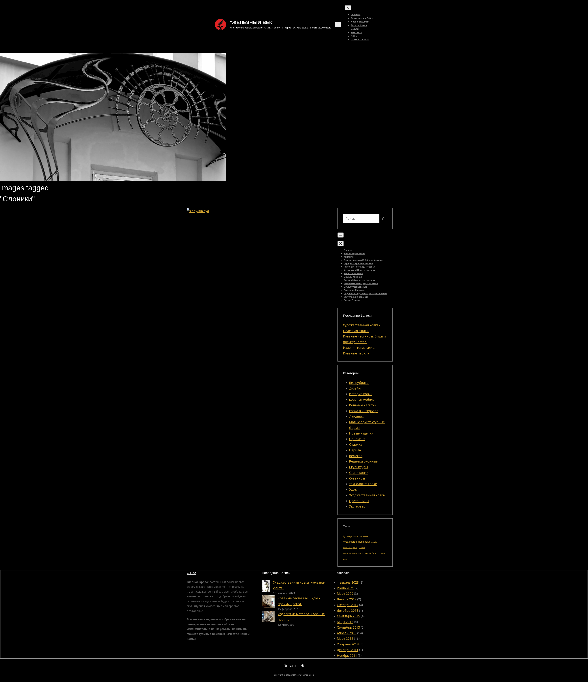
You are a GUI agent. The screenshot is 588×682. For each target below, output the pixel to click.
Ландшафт (357, 416)
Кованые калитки (362, 405)
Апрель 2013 (346, 633)
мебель (373, 553)
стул (345, 559)
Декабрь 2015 (347, 610)
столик (382, 553)
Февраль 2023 (348, 582)
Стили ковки (358, 472)
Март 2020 (345, 593)
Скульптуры (358, 467)
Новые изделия (361, 433)
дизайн (374, 542)
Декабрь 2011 (347, 650)
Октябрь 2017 (347, 605)
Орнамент (357, 439)
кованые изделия (350, 548)
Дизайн (355, 388)
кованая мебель (362, 399)
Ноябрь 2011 (347, 655)
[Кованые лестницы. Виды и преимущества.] (268, 602)
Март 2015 (345, 622)
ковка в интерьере (363, 411)
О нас (191, 573)
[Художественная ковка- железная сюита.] (266, 587)
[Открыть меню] (338, 24)
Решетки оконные (363, 461)
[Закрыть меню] (348, 7)
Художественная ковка (367, 495)
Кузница (347, 536)
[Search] (383, 218)
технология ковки (363, 484)
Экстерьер (357, 506)
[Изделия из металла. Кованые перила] (268, 617)
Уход (353, 489)
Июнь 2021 (345, 588)
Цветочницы (359, 501)
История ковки (360, 394)
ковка (362, 547)
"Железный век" (252, 22)
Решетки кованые (360, 536)
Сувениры (357, 478)
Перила (355, 450)
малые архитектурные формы (355, 553)
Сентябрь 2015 (348, 616)
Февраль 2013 (348, 644)
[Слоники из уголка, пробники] (198, 211)
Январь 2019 (346, 599)
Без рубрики (359, 382)
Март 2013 (345, 638)
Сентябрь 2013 (348, 627)
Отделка (355, 444)
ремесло (355, 456)
